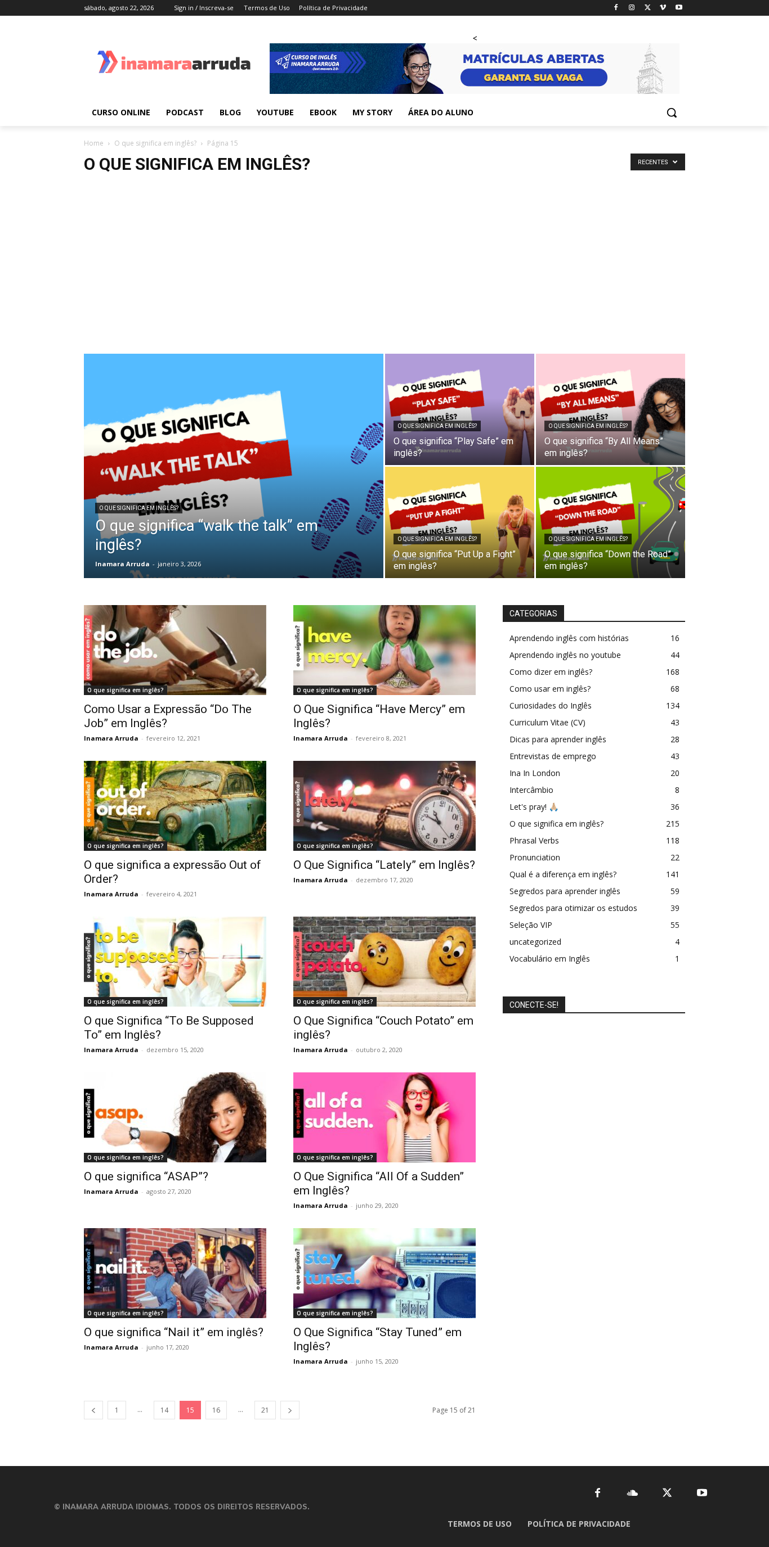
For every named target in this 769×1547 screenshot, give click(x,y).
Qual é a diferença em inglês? (562, 874)
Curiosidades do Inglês (550, 705)
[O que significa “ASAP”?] (175, 1117)
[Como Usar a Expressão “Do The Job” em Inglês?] (175, 650)
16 (216, 1410)
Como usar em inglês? (550, 688)
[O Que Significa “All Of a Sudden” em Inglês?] (384, 1117)
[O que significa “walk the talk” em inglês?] (233, 484)
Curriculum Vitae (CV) (547, 722)
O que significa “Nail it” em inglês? (173, 1332)
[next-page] (289, 1410)
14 (164, 1410)
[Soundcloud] (632, 1493)
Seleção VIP (530, 924)
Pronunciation (534, 857)
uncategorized (535, 941)
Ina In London (534, 773)
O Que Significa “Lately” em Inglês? (384, 865)
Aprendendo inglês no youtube (565, 655)
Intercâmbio (531, 789)
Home (94, 143)
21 (265, 1410)
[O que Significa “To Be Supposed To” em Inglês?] (175, 962)
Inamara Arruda (122, 564)
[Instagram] (631, 8)
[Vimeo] (662, 8)
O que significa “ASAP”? (146, 1176)
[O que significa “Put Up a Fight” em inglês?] (459, 522)
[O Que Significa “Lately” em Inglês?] (384, 806)
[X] (647, 8)
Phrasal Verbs (534, 840)
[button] (671, 112)
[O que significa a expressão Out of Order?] (175, 806)
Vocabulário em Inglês (549, 958)
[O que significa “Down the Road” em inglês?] (610, 522)
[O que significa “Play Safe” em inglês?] (459, 409)
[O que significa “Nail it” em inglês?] (175, 1273)
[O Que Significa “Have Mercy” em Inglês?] (384, 650)
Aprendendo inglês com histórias (569, 638)
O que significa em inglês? (155, 143)
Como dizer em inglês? (550, 671)
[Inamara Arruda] (174, 63)
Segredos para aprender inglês (564, 891)
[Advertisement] (384, 269)
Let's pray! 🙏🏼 (533, 806)
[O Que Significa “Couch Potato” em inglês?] (384, 962)
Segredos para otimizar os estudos (573, 908)
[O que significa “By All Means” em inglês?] (610, 409)
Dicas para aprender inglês (557, 739)
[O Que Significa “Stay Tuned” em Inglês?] (384, 1273)
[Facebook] (616, 8)
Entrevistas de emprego (552, 756)
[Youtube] (678, 8)
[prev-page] (93, 1410)
